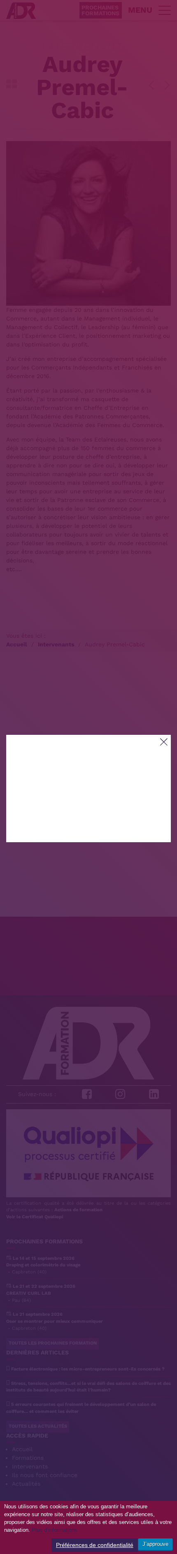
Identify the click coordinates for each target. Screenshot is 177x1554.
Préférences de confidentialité (94, 1545)
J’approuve (155, 1544)
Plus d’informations (54, 1530)
